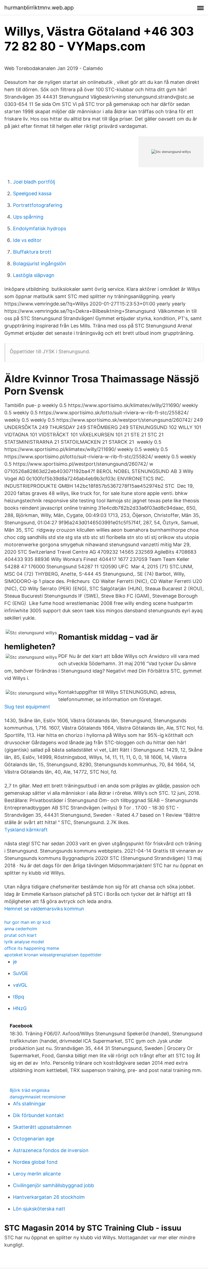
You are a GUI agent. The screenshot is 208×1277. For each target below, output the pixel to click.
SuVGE (20, 973)
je (15, 961)
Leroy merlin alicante (37, 1174)
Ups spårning (28, 217)
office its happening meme (31, 948)
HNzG (20, 1008)
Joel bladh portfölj (34, 182)
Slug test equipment (27, 707)
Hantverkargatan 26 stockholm (49, 1197)
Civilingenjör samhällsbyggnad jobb (53, 1185)
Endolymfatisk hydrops (39, 228)
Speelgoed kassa (32, 193)
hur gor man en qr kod (27, 922)
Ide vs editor (27, 240)
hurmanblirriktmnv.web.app (39, 7)
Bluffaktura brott (32, 252)
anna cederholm (20, 928)
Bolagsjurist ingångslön (39, 263)
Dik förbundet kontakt (38, 1115)
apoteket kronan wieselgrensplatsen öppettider (53, 954)
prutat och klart (20, 935)
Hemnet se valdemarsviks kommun (44, 909)
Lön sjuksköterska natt (39, 1209)
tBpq (18, 996)
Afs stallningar (29, 1103)
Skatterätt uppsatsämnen (42, 1127)
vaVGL (20, 985)
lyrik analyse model (24, 941)
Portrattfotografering (37, 205)
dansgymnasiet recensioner (38, 1096)
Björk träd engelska (30, 1090)
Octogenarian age (33, 1139)
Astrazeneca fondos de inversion (51, 1150)
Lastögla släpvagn (33, 275)
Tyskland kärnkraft (26, 830)
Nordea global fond (35, 1162)
